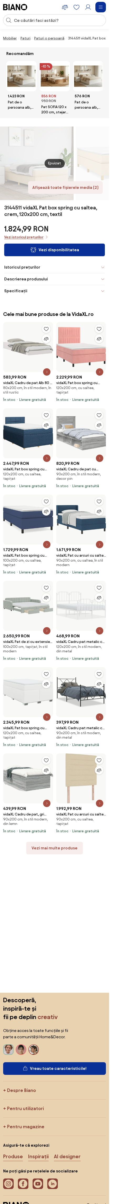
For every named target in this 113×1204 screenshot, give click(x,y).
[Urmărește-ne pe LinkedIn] (52, 1183)
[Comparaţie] (46, 339)
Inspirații (38, 1156)
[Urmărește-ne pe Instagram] (8, 1183)
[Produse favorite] (76, 7)
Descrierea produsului (26, 279)
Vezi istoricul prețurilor (23, 237)
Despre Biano (21, 1090)
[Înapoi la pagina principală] (15, 7)
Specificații (15, 291)
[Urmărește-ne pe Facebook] (23, 1183)
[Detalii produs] (46, 372)
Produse (13, 1156)
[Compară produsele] (65, 7)
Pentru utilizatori (25, 1108)
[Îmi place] (46, 329)
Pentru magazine (25, 1126)
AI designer (67, 1156)
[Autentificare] (88, 7)
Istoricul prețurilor (22, 267)
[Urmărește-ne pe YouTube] (38, 1183)
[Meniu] (100, 7)
